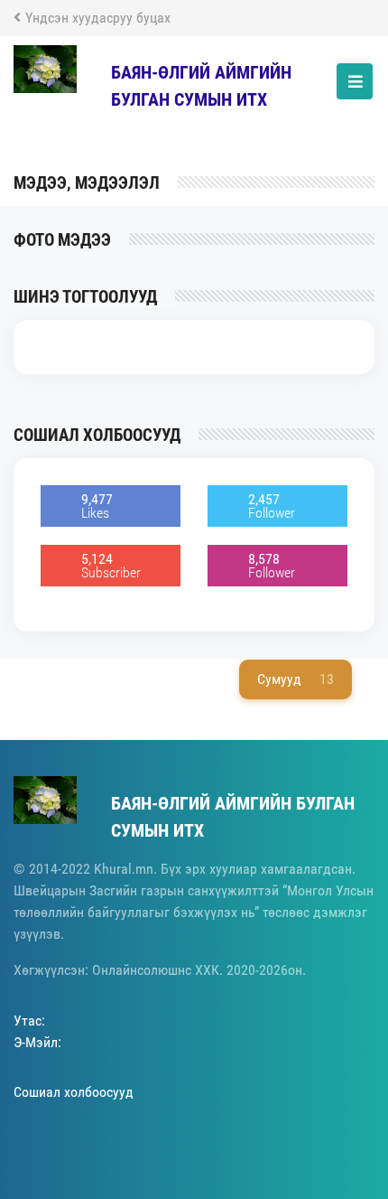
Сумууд (295, 679)
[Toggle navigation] (355, 81)
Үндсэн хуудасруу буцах (98, 17)
